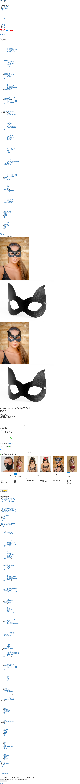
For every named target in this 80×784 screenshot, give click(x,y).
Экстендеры (6, 197)
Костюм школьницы (10, 139)
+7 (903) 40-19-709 (13, 507)
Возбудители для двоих (11, 190)
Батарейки (6, 110)
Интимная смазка (7, 164)
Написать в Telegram (6, 771)
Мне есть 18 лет (3, 781)
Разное (8, 125)
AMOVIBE (6, 757)
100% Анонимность (5, 22)
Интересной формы (10, 63)
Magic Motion (6, 745)
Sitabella (8, 186)
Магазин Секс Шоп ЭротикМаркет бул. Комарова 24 (8, 501)
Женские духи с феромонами (12, 203)
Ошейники (6, 216)
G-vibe (5, 727)
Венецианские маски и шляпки (12, 146)
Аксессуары (6, 209)
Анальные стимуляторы (8, 41)
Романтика (8, 154)
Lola (5, 742)
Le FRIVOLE (6, 741)
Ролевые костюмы (7, 129)
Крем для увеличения (10, 102)
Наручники (6, 224)
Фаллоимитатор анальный (11, 53)
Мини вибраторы (10, 72)
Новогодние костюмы (10, 140)
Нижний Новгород (5, 8)
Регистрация (5, 19)
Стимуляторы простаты (11, 51)
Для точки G (9, 62)
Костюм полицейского (10, 137)
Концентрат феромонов (11, 204)
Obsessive (6, 752)
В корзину (1, 430)
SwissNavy (6, 750)
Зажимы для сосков (7, 211)
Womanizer (6, 729)
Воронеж (3, 18)
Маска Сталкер (3, 472)
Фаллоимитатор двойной (11, 92)
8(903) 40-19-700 (3, 38)
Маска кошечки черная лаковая (32, 472)
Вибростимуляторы (7, 67)
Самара (3, 10)
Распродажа (4, 230)
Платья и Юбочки (10, 123)
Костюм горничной (10, 133)
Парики (8, 151)
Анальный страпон (10, 86)
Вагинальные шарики (8, 55)
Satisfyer (5, 731)
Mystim (5, 725)
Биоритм (5, 753)
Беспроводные (9, 70)
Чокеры (8, 155)
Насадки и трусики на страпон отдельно (14, 83)
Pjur (5, 747)
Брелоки (8, 144)
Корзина (1, 31)
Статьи (3, 518)
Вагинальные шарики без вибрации (13, 56)
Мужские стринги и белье (11, 121)
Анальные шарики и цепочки (12, 49)
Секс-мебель (6, 218)
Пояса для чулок (9, 124)
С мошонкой (9, 91)
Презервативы (7, 178)
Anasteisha (6, 758)
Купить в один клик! (7, 412)
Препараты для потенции (11, 192)
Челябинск (4, 12)
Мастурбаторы (9, 76)
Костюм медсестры (10, 135)
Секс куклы (8, 77)
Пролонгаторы (9, 171)
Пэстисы (8, 153)
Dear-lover (6, 723)
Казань (3, 9)
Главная (3, 527)
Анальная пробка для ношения (12, 45)
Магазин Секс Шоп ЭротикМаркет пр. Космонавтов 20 (8, 499)
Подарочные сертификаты (9, 111)
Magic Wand (9, 66)
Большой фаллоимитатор (11, 94)
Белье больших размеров (11, 127)
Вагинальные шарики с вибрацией (13, 58)
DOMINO (8, 179)
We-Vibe (8, 68)
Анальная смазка (10, 165)
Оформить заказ (3, 36)
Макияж (8, 150)
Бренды (3, 231)
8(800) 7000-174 (3, 37)
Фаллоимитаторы (7, 89)
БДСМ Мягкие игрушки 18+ (9, 225)
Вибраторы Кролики (10, 61)
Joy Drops (6, 739)
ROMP (5, 748)
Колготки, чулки (9, 117)
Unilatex (8, 187)
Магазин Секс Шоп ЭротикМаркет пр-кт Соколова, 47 (8, 511)
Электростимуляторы (8, 104)
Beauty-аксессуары (7, 143)
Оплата (3, 23)
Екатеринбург (4, 7)
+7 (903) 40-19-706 (12, 511)
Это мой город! (2, 2)
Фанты (5, 196)
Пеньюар (8, 122)
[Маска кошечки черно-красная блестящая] (45, 464)
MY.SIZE (8, 184)
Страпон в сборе (10, 84)
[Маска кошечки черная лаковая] (32, 464)
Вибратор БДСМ (7, 222)
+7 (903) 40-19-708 (12, 509)
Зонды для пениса (7, 212)
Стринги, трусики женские (11, 126)
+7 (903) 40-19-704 (22, 504)
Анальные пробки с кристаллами (12, 47)
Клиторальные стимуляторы (12, 71)
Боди (7, 115)
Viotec (5, 733)
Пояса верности (7, 217)
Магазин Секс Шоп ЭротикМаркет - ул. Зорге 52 (10, 504)
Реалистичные (9, 65)
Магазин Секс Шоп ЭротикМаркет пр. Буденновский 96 (8, 503)
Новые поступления (5, 229)
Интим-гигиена (7, 105)
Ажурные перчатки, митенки (12, 114)
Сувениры (6, 194)
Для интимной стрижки (11, 148)
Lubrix (5, 744)
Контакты (3, 27)
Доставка (3, 21)
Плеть (5, 226)
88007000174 (6, 773)
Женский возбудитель (10, 191)
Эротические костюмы (10, 141)
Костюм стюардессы (10, 138)
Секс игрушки (4, 531)
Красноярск (4, 16)
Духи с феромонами (8, 202)
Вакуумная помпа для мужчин (12, 101)
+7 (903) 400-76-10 (12, 501)
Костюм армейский (10, 130)
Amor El (5, 756)
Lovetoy (5, 743)
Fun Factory (6, 724)
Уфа (3, 13)
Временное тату (9, 147)
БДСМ (3, 700)
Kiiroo (5, 740)
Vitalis (8, 188)
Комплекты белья (10, 128)
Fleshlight (8, 75)
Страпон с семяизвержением (12, 87)
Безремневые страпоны (11, 80)
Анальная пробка (10, 42)
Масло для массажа (10, 168)
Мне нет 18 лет (2, 783)
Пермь (3, 17)
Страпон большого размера (11, 85)
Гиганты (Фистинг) (7, 73)
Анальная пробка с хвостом (11, 46)
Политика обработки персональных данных (8, 523)
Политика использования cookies (6, 524)
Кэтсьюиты (8, 119)
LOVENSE (6, 759)
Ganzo (8, 180)
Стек (5, 227)
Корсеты (8, 118)
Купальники (6, 142)
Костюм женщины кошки (11, 134)
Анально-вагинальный (8, 54)
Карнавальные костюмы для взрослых (13, 131)
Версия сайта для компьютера (5, 486)
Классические (9, 64)
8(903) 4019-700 (3, 494)
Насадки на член (7, 103)
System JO (6, 735)
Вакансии (4, 26)
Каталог (3, 517)
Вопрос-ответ (4, 25)
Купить (2, 412)
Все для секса (5, 649)
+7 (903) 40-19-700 (12, 499)
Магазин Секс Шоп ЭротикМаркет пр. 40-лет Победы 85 (8, 506)
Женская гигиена (10, 106)
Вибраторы (6, 60)
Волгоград (4, 15)
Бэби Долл (8, 116)
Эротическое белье (7, 113)
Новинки (3, 528)
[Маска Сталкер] (9, 464)
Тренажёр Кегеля (10, 59)
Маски (5, 214)
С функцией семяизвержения (12, 97)
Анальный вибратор (10, 50)
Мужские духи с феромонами (12, 205)
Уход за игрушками (10, 109)
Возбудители (6, 189)
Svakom (5, 730)
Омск (3, 11)
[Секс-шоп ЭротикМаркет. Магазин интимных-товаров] (6, 29)
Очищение (8, 108)
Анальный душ (9, 52)
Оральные (8, 169)
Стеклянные (9, 90)
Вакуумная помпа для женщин (12, 100)
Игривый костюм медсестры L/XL (20, 475)
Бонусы (3, 24)
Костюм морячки (9, 136)
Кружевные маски (10, 149)
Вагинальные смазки (10, 166)
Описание (3, 449)
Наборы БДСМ (7, 223)
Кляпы (5, 213)
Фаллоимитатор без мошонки (12, 93)
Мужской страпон (10, 81)
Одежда (5, 215)
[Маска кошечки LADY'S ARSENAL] (58, 464)
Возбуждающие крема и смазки (12, 167)
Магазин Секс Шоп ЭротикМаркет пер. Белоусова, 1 (8, 509)
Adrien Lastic (6, 737)
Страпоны (6, 79)
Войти (1, 19)
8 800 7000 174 (10, 428)
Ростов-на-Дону (3, 0)
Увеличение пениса (10, 172)
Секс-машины (6, 78)
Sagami (8, 185)
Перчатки (8, 152)
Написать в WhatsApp (6, 769)
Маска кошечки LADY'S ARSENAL (59, 472)
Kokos (5, 736)
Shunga (5, 734)
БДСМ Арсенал (7, 210)
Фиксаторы (6, 221)
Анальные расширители (11, 48)
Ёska (5, 754)
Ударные (6, 219)
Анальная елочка (10, 43)
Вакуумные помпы (7, 99)
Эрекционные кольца (8, 98)
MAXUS (8, 182)
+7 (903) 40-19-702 (13, 503)
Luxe (7, 181)
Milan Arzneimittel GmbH (8, 746)
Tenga (5, 749)
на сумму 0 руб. (3, 34)
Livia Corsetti (6, 755)
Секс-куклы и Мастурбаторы (9, 74)
